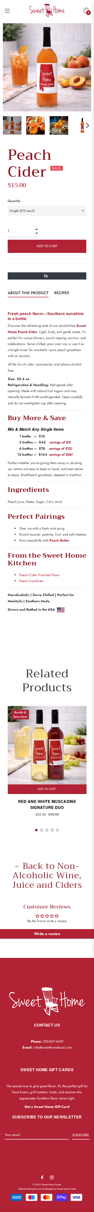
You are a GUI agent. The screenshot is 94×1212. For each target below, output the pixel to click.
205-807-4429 (53, 1041)
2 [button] (41, 830)
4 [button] (52, 830)
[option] (47, 769)
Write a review (47, 934)
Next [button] (87, 125)
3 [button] (47, 830)
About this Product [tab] (28, 293)
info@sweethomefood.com (53, 1047)
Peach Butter (59, 540)
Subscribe (80, 1135)
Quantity (14, 200)
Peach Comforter (31, 581)
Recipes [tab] (61, 293)
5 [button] (57, 830)
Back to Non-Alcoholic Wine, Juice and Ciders (47, 875)
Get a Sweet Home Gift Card (47, 1106)
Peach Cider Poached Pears (39, 575)
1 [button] (36, 830)
